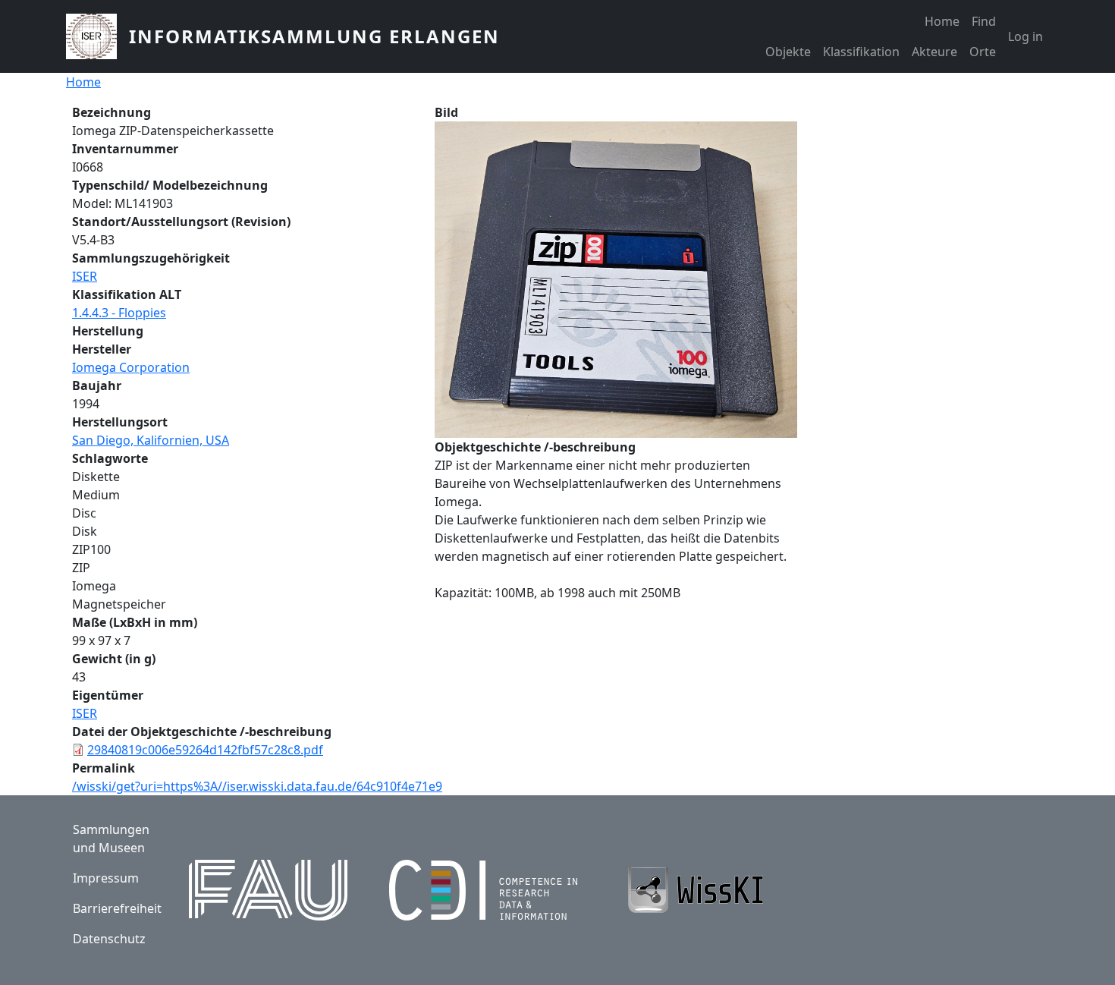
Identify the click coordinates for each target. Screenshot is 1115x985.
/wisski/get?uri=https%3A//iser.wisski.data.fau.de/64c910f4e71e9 (257, 786)
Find (984, 21)
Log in (1025, 36)
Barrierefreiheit (117, 908)
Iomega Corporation (131, 367)
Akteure (934, 51)
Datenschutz (109, 938)
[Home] (97, 36)
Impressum (106, 878)
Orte (982, 51)
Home (942, 21)
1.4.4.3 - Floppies (119, 312)
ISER (84, 276)
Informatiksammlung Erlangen (314, 36)
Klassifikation (861, 51)
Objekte (788, 51)
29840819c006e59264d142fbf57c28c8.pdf (205, 749)
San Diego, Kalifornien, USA (150, 440)
